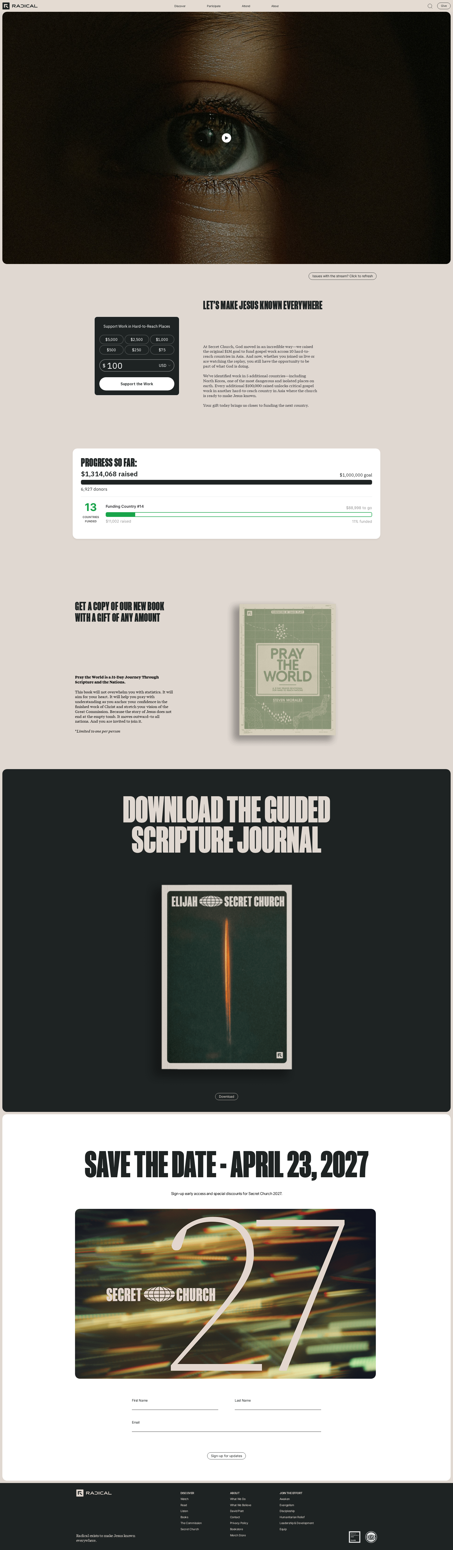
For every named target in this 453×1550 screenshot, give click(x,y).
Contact (235, 1517)
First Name (140, 1400)
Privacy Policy (239, 1523)
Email (135, 1422)
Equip (283, 1529)
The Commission (191, 1523)
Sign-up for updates (226, 1456)
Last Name (243, 1400)
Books (184, 1517)
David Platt (237, 1511)
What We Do (238, 1499)
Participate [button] (214, 6)
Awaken (285, 1499)
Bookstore (236, 1529)
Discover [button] (180, 6)
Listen (184, 1511)
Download (226, 1096)
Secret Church (189, 1529)
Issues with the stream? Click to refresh (342, 276)
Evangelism (287, 1505)
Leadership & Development (297, 1523)
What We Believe (241, 1505)
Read (183, 1505)
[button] (430, 6)
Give (444, 6)
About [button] (275, 6)
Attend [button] (246, 6)
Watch (184, 1499)
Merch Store (238, 1535)
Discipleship (287, 1511)
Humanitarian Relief (292, 1517)
